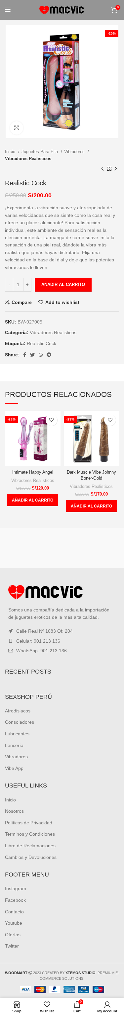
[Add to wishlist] (51, 420)
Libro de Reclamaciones (30, 845)
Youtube (13, 923)
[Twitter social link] (32, 354)
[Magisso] (91, 548)
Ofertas (13, 934)
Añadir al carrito (63, 284)
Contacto (14, 911)
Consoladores (19, 722)
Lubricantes (17, 733)
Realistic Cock (41, 343)
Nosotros (14, 811)
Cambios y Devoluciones (31, 857)
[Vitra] (32, 548)
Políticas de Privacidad (28, 822)
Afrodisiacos (17, 710)
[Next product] (115, 169)
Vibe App (14, 768)
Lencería (14, 745)
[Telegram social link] (49, 354)
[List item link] (62, 641)
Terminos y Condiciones (30, 834)
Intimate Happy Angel (32, 472)
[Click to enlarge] (16, 128)
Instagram (15, 888)
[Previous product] (102, 169)
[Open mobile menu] (8, 10)
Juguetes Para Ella (40, 151)
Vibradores (75, 151)
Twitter (12, 946)
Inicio (11, 151)
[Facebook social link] (24, 354)
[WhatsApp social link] (41, 354)
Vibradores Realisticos (28, 158)
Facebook (15, 900)
